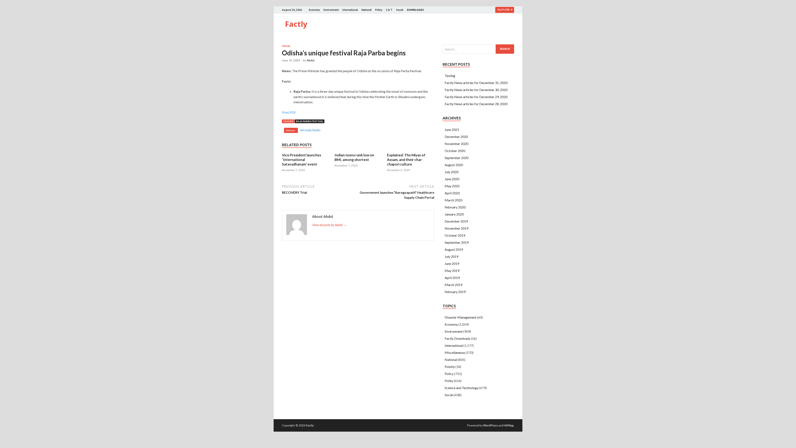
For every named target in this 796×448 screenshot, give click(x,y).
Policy (378, 10)
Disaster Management (460, 317)
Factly (296, 24)
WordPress (490, 425)
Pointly (450, 367)
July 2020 (451, 172)
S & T (389, 10)
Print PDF (289, 112)
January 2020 (454, 214)
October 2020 (455, 151)
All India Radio (310, 130)
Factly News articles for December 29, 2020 (476, 97)
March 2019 (453, 285)
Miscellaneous (455, 352)
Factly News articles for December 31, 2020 (476, 83)
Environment (331, 10)
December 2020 (456, 137)
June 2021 (452, 129)
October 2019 (455, 235)
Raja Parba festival (309, 121)
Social (399, 10)
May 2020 (452, 186)
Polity (449, 381)
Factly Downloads (457, 338)
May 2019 (452, 271)
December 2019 (456, 221)
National (366, 10)
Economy (314, 10)
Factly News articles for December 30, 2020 (476, 90)
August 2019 (454, 249)
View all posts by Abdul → (329, 225)
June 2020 (452, 179)
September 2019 (456, 242)
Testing (450, 76)
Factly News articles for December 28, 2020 (476, 104)
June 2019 (452, 263)
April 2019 (452, 278)
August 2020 (454, 165)
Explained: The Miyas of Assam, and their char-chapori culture (406, 159)
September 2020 (456, 158)
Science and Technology (461, 388)
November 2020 (456, 144)
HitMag (508, 425)
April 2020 (452, 193)
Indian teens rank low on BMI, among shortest (354, 157)
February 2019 (455, 292)
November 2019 (456, 228)
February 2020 (455, 207)
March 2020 (453, 200)
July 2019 (451, 256)
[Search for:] (478, 49)
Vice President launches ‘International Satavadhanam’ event (301, 159)
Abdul (310, 60)
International (350, 10)
